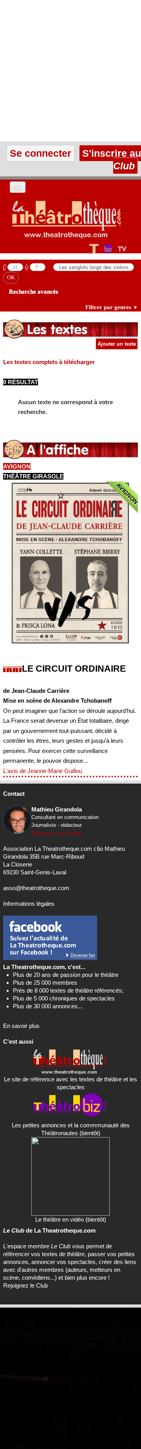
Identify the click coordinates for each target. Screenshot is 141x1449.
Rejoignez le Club (25, 1285)
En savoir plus (21, 1025)
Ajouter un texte (116, 344)
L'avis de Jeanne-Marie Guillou (42, 771)
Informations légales (28, 903)
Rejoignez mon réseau (56, 833)
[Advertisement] (70, 70)
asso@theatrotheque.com (36, 888)
